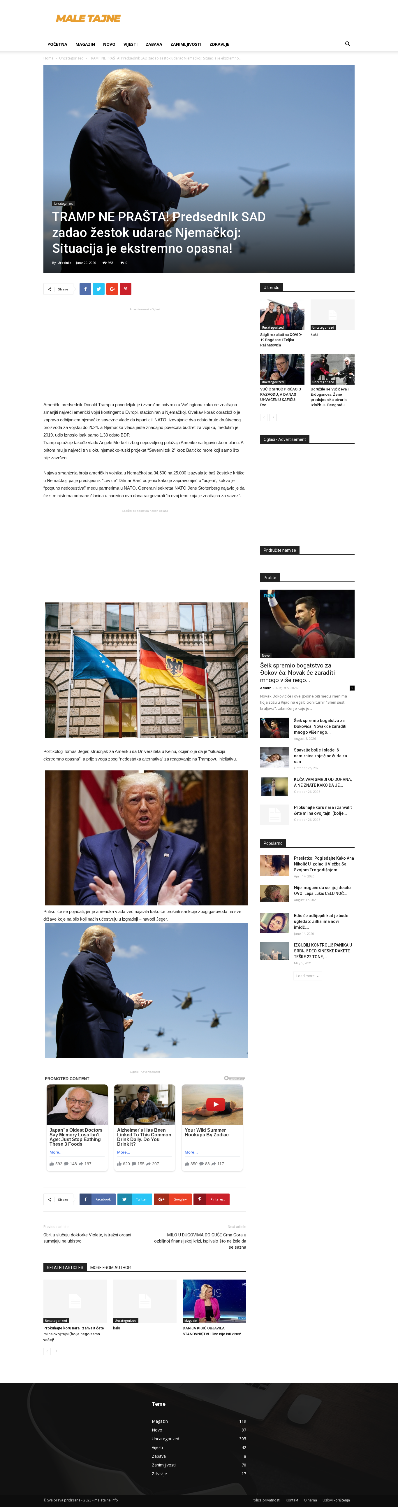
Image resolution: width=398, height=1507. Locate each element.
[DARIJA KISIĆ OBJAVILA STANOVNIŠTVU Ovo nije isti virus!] (214, 1301)
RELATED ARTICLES (65, 1267)
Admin (266, 688)
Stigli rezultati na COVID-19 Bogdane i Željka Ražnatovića (281, 339)
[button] (348, 45)
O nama (310, 1500)
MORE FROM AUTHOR (110, 1267)
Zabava (154, 44)
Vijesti (131, 44)
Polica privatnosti (266, 1500)
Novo (109, 44)
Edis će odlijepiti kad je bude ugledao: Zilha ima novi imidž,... (321, 921)
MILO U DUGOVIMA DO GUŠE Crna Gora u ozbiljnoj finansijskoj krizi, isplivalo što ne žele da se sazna (200, 1241)
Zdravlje (219, 44)
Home (48, 58)
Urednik (64, 262)
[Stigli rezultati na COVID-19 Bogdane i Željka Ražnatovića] (282, 314)
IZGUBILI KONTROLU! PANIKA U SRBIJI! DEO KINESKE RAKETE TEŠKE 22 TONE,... (323, 951)
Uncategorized (71, 58)
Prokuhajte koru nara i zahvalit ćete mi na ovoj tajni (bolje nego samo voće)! (73, 1334)
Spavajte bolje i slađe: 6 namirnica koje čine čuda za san (320, 756)
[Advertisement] (145, 354)
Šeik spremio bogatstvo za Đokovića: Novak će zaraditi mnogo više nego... (297, 673)
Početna (57, 44)
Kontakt (292, 1500)
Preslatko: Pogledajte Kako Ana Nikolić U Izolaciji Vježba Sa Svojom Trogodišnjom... (324, 864)
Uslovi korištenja (336, 1500)
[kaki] (145, 1301)
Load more (305, 975)
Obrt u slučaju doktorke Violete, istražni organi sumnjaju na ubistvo (87, 1238)
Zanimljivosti (185, 44)
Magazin (85, 44)
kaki (116, 1328)
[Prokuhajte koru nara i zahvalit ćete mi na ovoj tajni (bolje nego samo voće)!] (75, 1301)
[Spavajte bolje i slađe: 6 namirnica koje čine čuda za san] (274, 757)
